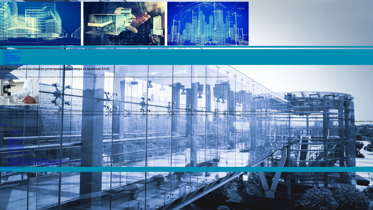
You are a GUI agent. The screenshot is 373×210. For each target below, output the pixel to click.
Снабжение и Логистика (12, 59)
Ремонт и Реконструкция (12, 57)
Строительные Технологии (9, 1)
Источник (3, 124)
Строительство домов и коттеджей (15, 64)
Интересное (8, 53)
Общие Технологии (10, 55)
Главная (6, 50)
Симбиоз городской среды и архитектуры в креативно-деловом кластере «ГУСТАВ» (36, 162)
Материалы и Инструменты (13, 52)
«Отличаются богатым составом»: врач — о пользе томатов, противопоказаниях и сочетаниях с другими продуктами (47, 161)
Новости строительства (11, 60)
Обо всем (3, 73)
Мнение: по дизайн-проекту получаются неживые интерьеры (28, 159)
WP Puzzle (8, 171)
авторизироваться (14, 132)
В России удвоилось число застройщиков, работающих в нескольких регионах (34, 164)
